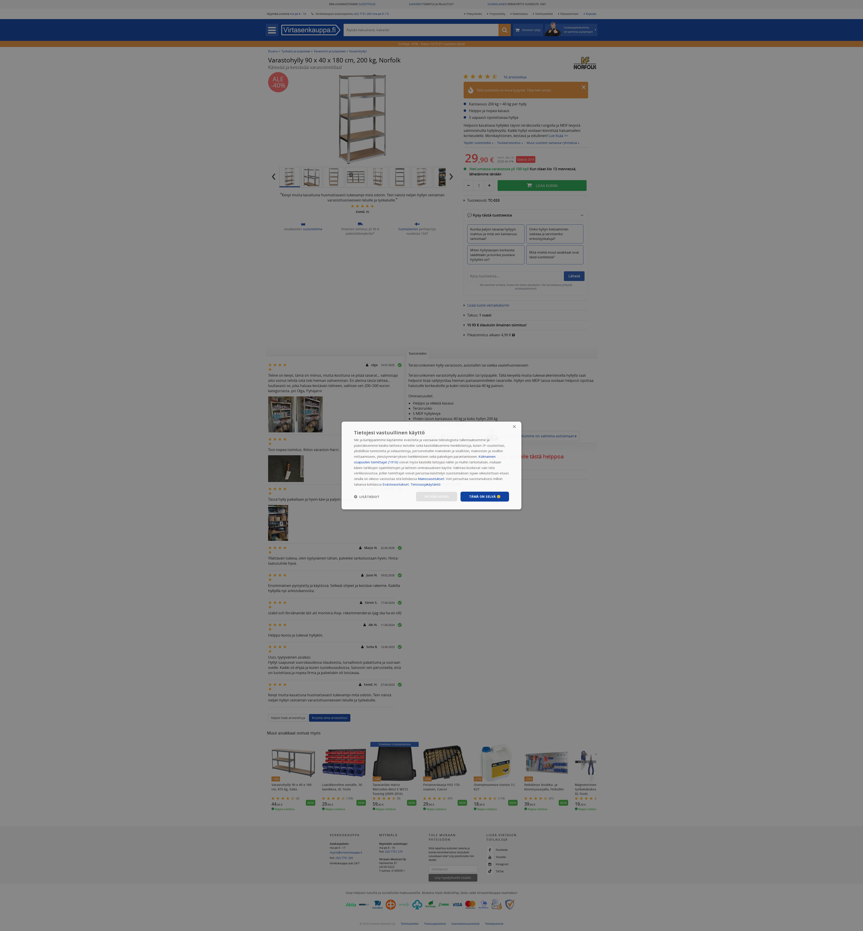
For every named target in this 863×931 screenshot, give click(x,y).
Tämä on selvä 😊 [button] (484, 496)
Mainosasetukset (431, 478)
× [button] (514, 427)
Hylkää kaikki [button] (437, 496)
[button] (366, 496)
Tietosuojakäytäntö (425, 484)
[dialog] (431, 466)
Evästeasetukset (396, 484)
